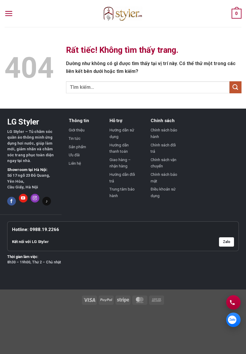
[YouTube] (23, 198)
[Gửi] (236, 87)
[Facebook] (11, 201)
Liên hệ (75, 163)
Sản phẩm (77, 147)
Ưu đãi (74, 155)
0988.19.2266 (44, 229)
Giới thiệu (77, 130)
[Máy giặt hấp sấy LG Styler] (123, 14)
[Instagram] (35, 198)
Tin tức (74, 138)
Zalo (226, 242)
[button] (8, 13)
